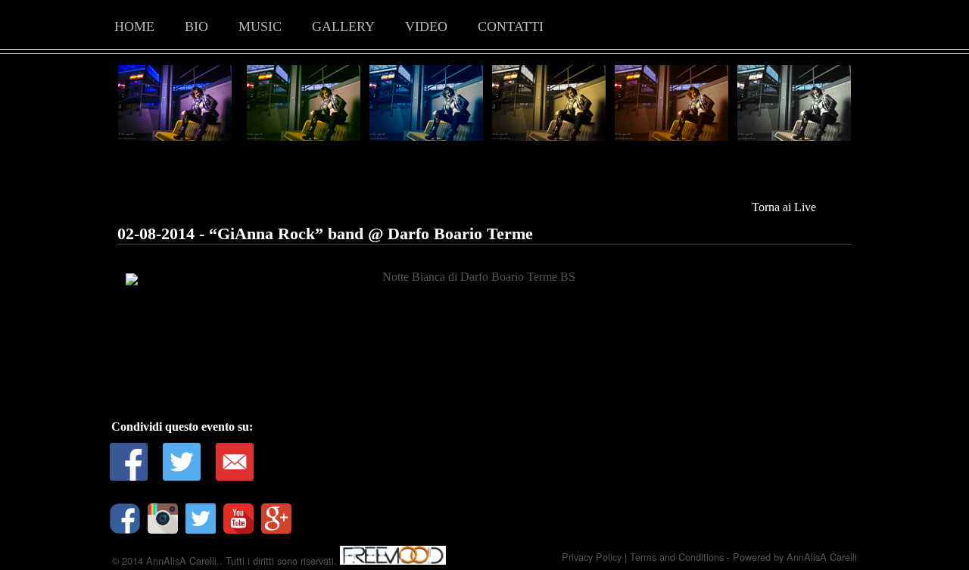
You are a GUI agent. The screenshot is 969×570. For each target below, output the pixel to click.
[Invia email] (235, 462)
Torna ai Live (784, 207)
